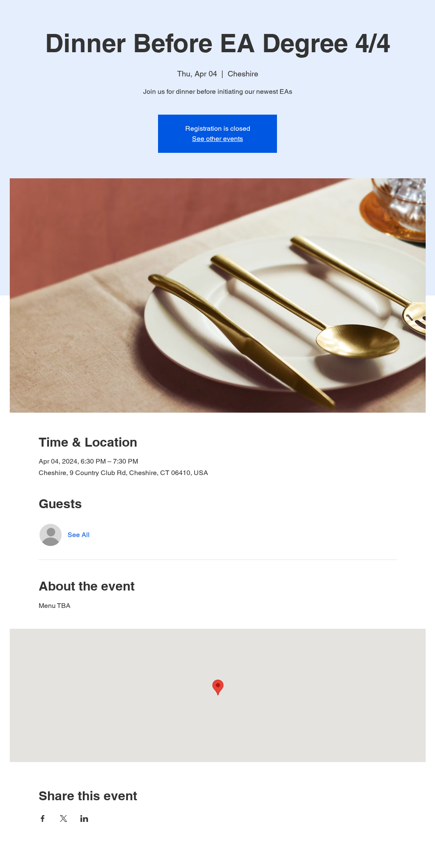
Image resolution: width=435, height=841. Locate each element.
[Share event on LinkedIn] (84, 818)
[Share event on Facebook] (43, 818)
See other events (217, 139)
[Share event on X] (63, 818)
